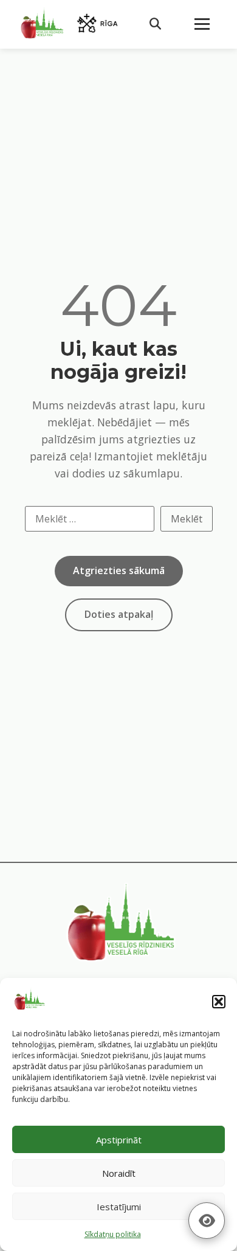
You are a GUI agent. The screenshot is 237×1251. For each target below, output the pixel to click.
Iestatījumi (119, 1207)
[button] (219, 1002)
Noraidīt (119, 1173)
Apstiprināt (119, 1140)
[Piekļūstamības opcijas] (206, 1220)
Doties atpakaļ (118, 614)
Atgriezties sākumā (119, 570)
